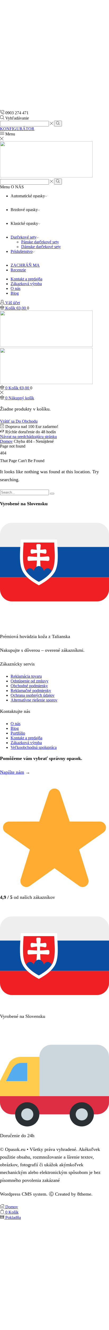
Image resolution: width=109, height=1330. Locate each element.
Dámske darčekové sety (41, 246)
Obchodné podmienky (29, 686)
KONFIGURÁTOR (17, 128)
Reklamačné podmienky (31, 690)
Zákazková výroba (26, 283)
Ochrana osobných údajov (32, 695)
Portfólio (18, 733)
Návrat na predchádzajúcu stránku (28, 436)
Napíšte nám (12, 772)
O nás (15, 288)
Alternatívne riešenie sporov (34, 700)
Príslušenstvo (22, 251)
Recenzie (18, 270)
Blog (15, 293)
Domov (6, 441)
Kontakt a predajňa (26, 279)
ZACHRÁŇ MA (25, 265)
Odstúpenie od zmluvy (29, 681)
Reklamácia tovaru (26, 676)
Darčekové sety (24, 237)
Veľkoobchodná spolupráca (34, 747)
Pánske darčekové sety (40, 242)
